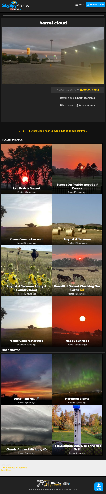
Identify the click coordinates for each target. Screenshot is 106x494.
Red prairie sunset (26, 188)
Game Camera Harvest (26, 239)
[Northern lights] (77, 379)
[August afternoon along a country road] (26, 270)
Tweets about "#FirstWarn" (14, 467)
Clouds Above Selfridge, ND (26, 449)
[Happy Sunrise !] (77, 321)
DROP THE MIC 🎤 (26, 398)
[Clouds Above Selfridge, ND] (26, 430)
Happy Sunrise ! (77, 340)
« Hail (22, 130)
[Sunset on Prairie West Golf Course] (77, 168)
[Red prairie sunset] (26, 168)
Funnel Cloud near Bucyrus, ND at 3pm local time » (58, 130)
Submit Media (96, 4)
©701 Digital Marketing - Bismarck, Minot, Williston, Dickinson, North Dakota (53, 489)
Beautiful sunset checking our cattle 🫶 (77, 288)
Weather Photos (89, 89)
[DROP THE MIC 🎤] (26, 379)
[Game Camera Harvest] (26, 219)
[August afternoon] (77, 219)
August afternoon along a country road (26, 288)
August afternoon (77, 239)
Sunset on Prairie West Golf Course (77, 186)
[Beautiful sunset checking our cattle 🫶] (77, 270)
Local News (6, 470)
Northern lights (77, 398)
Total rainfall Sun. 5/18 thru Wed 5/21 (77, 447)
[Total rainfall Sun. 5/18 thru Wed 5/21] (77, 430)
